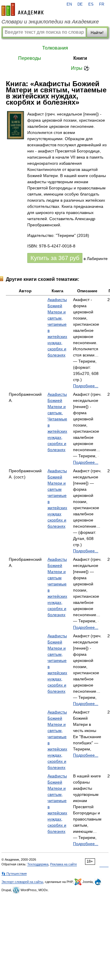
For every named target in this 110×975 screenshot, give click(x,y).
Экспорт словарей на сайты (22, 882)
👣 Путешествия (14, 873)
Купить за (55, 258)
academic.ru (22, 9)
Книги (80, 58)
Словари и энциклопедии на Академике (50, 22)
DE (80, 4)
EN (69, 4)
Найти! (97, 32)
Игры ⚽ (80, 68)
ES (91, 4)
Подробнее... (85, 385)
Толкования (55, 47)
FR (101, 4)
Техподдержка (37, 864)
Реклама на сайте (63, 864)
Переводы (29, 58)
